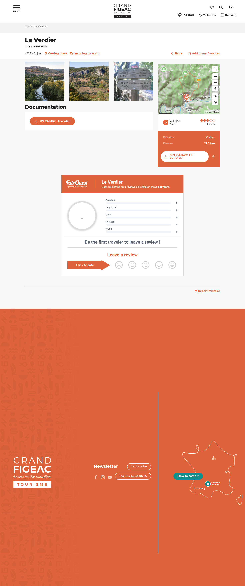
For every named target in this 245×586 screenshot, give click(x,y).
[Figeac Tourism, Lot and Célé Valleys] (122, 13)
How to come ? (188, 476)
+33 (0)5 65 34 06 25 (133, 476)
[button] (221, 7)
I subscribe (139, 466)
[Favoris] (212, 7)
